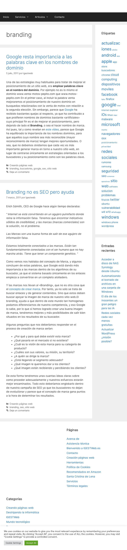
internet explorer (109, 110)
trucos (105, 199)
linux (110, 115)
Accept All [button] (31, 543)
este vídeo (52, 129)
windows (110, 217)
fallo (103, 99)
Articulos (40, 16)
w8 (103, 211)
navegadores (110, 134)
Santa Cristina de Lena (81, 476)
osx (103, 138)
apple (106, 61)
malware (107, 119)
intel (118, 106)
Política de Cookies (78, 467)
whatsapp (116, 212)
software (113, 186)
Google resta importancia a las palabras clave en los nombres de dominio (42, 62)
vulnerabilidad (110, 207)
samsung (106, 166)
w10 (108, 211)
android (108, 55)
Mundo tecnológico (18, 521)
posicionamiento (109, 142)
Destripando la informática (22, 512)
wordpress (107, 226)
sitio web (52, 168)
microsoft (110, 124)
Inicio (6, 16)
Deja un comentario (20, 172)
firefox (110, 99)
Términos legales (77, 486)
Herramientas (75, 462)
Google (69, 109)
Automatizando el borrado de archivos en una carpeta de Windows (110, 283)
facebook (109, 94)
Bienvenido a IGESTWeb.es (83, 448)
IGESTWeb (12, 517)
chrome (105, 74)
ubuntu (105, 203)
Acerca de (73, 438)
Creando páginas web (21, 165)
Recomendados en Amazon (84, 471)
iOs (104, 114)
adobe (114, 50)
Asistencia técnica (78, 443)
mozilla (104, 130)
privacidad (106, 147)
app (118, 56)
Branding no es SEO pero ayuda (40, 192)
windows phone (109, 222)
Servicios (20, 16)
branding (14, 168)
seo (44, 168)
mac (115, 115)
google (37, 168)
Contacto (59, 16)
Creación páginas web (80, 457)
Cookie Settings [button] (13, 543)
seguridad (110, 171)
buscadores (26, 168)
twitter (114, 199)
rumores (106, 162)
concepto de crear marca (24, 289)
